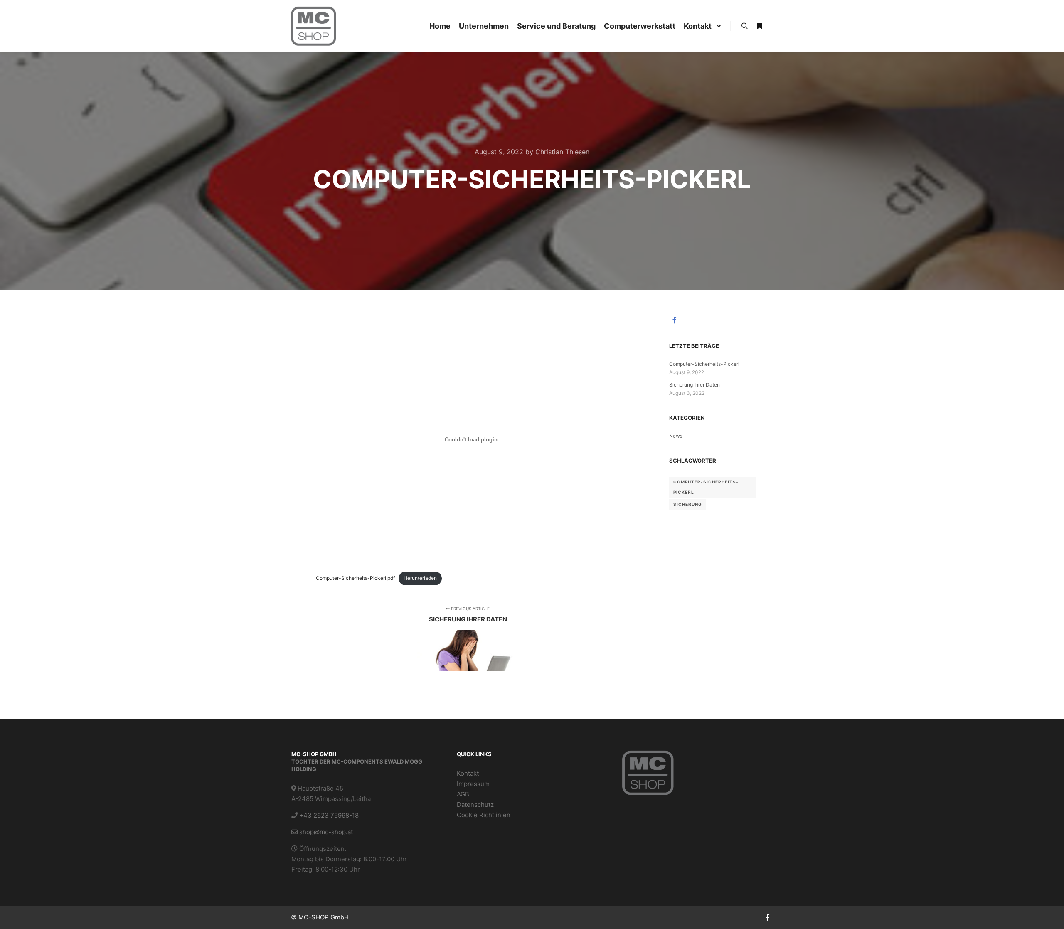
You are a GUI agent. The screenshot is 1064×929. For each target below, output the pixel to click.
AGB (463, 794)
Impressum (473, 784)
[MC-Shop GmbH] (313, 26)
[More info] (759, 26)
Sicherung (687, 504)
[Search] (744, 26)
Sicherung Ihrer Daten (694, 385)
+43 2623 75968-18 (329, 815)
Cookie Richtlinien (483, 815)
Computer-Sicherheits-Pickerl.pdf (355, 578)
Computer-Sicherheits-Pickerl (704, 364)
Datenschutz (475, 804)
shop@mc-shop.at (326, 832)
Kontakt (468, 773)
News (675, 436)
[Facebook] (674, 320)
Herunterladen (420, 578)
